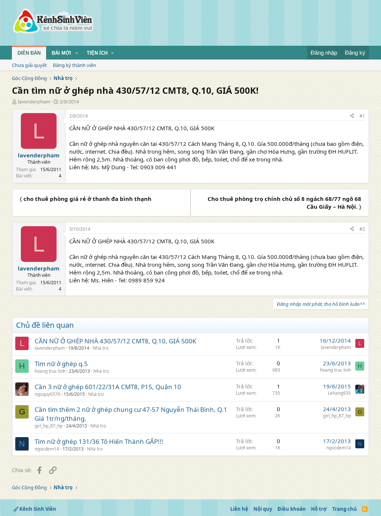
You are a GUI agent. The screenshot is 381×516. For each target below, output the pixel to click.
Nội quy (262, 509)
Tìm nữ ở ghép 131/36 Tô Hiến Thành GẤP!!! (99, 441)
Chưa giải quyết (29, 65)
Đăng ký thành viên (74, 65)
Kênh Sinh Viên (37, 509)
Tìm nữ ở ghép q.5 (61, 363)
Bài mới (61, 53)
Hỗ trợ (319, 509)
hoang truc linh (50, 371)
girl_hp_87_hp (49, 426)
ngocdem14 (47, 449)
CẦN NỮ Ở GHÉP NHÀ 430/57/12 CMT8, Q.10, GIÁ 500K (115, 341)
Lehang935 (339, 393)
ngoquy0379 (47, 394)
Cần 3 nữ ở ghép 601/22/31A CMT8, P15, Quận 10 (108, 386)
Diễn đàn (29, 53)
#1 (362, 116)
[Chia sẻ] (352, 116)
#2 (362, 229)
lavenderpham (34, 101)
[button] (76, 53)
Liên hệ (239, 509)
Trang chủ (344, 509)
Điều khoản (292, 509)
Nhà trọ (100, 348)
